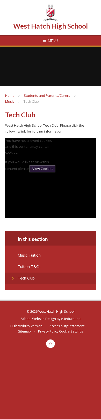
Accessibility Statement (66, 326)
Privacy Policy (48, 331)
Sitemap (24, 331)
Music (9, 101)
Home (10, 95)
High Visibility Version (26, 326)
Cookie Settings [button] (71, 331)
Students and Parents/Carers (47, 95)
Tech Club (31, 101)
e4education (71, 319)
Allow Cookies (42, 168)
